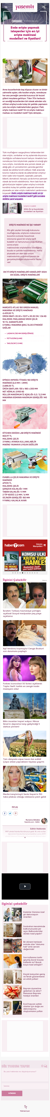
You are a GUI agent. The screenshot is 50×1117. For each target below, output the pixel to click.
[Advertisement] (25, 520)
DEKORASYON (17, 21)
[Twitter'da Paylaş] (10, 813)
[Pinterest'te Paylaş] (15, 813)
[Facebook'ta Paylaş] (5, 813)
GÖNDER (12, 1093)
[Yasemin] (25, 7)
